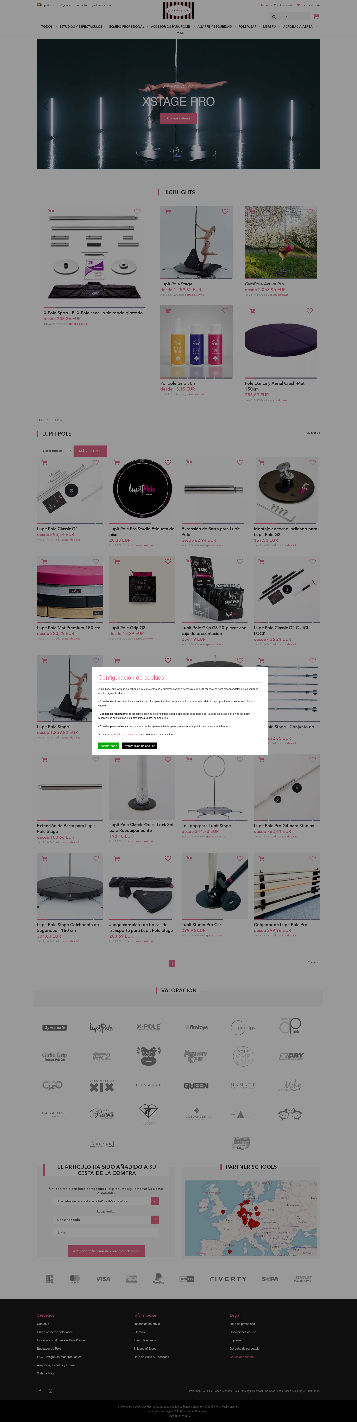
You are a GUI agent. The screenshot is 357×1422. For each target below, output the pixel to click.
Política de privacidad (126, 734)
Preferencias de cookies (139, 746)
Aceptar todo (108, 746)
